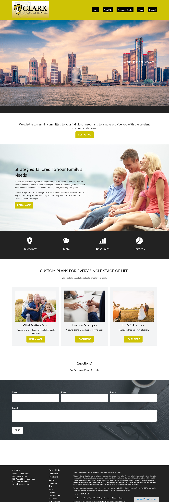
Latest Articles (54, 495)
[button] (95, 9)
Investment (53, 477)
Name (14, 392)
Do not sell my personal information (119, 490)
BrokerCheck (116, 472)
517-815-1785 (23, 473)
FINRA (114, 498)
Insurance (53, 483)
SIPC (120, 498)
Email (63, 392)
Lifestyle (52, 492)
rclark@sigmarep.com (20, 484)
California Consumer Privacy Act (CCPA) (136, 488)
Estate (51, 480)
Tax (50, 486)
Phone (113, 392)
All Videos (53, 498)
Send (17, 430)
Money (51, 489)
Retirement (53, 473)
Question (16, 408)
